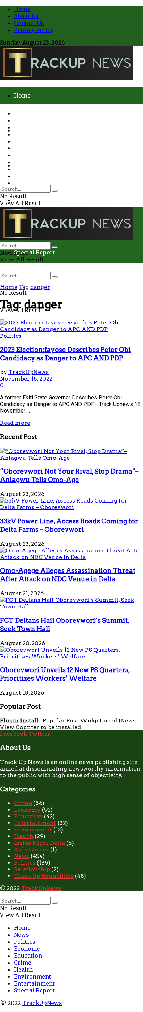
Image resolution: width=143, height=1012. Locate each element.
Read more (15, 423)
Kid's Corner (31, 849)
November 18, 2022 (26, 378)
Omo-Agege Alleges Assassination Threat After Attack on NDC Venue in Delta (67, 575)
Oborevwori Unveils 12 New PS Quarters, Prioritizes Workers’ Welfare (65, 674)
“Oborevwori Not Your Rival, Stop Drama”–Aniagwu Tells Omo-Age (69, 475)
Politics (24, 127)
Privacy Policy (33, 29)
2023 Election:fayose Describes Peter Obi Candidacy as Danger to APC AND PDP (65, 354)
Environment (32, 162)
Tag (24, 287)
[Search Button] (55, 277)
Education (28, 141)
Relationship (32, 869)
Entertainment (34, 169)
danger (40, 287)
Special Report (34, 252)
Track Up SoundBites (44, 876)
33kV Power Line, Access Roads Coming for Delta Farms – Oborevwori (69, 525)
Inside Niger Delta (39, 843)
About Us (26, 16)
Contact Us (29, 23)
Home (22, 9)
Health (23, 155)
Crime (22, 182)
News (21, 120)
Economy (27, 134)
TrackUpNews (28, 372)
